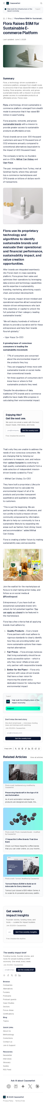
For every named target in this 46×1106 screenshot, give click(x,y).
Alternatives (8, 989)
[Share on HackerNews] (32, 748)
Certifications (8, 1014)
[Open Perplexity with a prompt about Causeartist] (16, 1086)
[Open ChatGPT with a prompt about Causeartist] (8, 1086)
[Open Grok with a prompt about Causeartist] (30, 1086)
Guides (6, 1066)
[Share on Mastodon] (22, 748)
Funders (6, 992)
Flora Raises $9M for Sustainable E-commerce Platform (28, 18)
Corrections (8, 1038)
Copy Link (8, 749)
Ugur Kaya (8, 162)
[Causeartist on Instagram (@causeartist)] (15, 975)
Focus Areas (8, 1010)
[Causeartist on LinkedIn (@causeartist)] (19, 975)
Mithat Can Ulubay (25, 159)
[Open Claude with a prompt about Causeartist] (37, 1086)
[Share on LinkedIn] (29, 748)
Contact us (7, 1042)
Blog (10, 18)
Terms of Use (20, 1101)
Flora (5, 105)
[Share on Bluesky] (19, 748)
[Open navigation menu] (4, 3)
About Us (7, 1031)
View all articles (36, 757)
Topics (6, 1021)
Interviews (7, 1059)
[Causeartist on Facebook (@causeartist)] (8, 975)
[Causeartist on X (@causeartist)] (11, 975)
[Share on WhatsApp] (39, 748)
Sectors (6, 1006)
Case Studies (8, 1003)
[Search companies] (41, 3)
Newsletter (7, 1055)
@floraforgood (10, 596)
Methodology (8, 1034)
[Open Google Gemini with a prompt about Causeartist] (23, 1086)
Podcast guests (9, 999)
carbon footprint (16, 462)
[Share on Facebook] (25, 748)
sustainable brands (12, 124)
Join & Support (9, 1045)
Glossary (7, 1062)
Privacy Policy (8, 1101)
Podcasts (7, 996)
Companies (7, 985)
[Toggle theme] (4, 975)
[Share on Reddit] (35, 748)
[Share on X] (15, 748)
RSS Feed (7, 1069)
